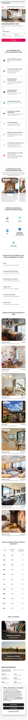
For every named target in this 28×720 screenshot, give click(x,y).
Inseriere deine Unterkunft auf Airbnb (16, 7)
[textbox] (7, 36)
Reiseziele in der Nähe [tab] (6, 670)
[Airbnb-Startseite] (3, 7)
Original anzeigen (6, 3)
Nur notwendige (13, 708)
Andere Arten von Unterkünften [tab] (19, 670)
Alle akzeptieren (13, 704)
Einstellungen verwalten (13, 711)
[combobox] (13, 31)
